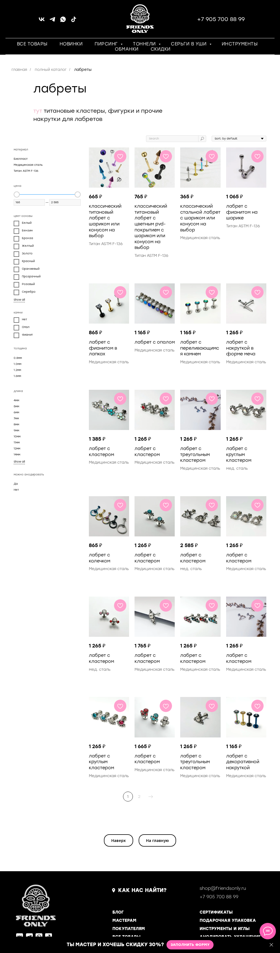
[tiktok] (73, 21)
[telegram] (52, 21)
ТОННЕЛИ (145, 44)
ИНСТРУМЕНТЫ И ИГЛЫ (225, 928)
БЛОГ (118, 912)
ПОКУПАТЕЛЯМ (128, 928)
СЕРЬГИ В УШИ (189, 44)
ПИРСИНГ (107, 44)
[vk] (41, 21)
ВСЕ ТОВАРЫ (32, 44)
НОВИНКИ (71, 44)
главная (19, 69)
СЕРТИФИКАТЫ (216, 912)
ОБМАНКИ (127, 49)
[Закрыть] (271, 945)
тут (37, 110)
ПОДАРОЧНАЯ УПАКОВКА (228, 920)
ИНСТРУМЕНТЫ (240, 44)
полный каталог (50, 69)
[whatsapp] (63, 21)
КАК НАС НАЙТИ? (142, 890)
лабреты (83, 69)
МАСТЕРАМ (124, 920)
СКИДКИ (161, 49)
